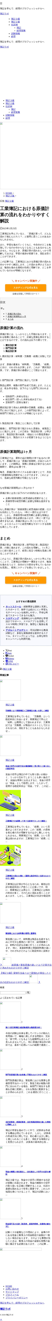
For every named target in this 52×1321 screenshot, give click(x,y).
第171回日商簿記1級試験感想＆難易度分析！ (24, 1027)
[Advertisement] (26, 74)
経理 (8, 118)
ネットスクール (13, 606)
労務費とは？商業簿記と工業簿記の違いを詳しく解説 (27, 711)
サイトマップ (12, 1292)
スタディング (12, 618)
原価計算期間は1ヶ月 (17, 316)
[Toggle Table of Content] (2, 309)
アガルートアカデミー (17, 630)
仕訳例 (9, 106)
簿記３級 (10, 100)
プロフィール (12, 1295)
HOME (9, 1286)
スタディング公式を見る (25, 287)
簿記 (13, 109)
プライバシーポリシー (17, 1297)
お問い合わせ (12, 1289)
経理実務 (15, 112)
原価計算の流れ (14, 314)
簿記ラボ (4, 13)
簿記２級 (10, 103)
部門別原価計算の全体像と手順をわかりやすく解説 (26, 1075)
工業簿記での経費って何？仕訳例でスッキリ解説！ (26, 821)
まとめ (10, 319)
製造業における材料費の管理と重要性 (21, 933)
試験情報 (10, 115)
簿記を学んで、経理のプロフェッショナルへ (22, 1303)
